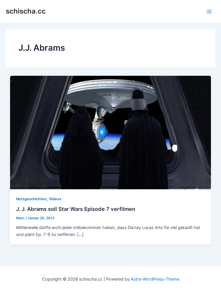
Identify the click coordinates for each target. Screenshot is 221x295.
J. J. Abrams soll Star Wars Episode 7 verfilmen (75, 209)
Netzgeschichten (31, 199)
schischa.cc (26, 11)
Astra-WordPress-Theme (155, 279)
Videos (55, 199)
